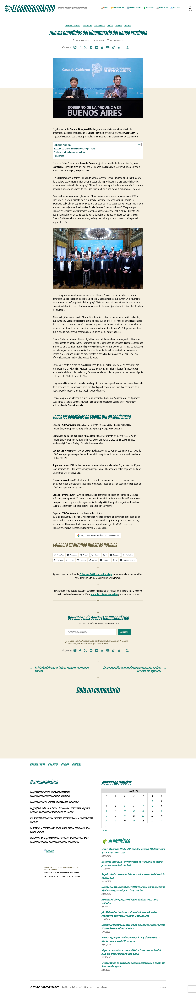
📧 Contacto (175, 7)
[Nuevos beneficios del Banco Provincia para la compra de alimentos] (98, 637)
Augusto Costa (73, 697)
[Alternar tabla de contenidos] (138, 145)
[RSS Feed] (127, 47)
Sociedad (127, 25)
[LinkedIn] (96, 47)
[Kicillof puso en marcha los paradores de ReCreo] (129, 637)
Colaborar (53, 821)
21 (143, 871)
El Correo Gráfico (83, 40)
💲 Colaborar (148, 7)
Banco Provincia (92, 697)
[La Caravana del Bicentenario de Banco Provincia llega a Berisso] (66, 637)
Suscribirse (124, 684)
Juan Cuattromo (82, 700)
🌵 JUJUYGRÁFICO (115, 897)
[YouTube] (107, 47)
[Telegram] (91, 47)
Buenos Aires (87, 25)
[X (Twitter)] (85, 47)
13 (134, 867)
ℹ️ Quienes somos (133, 7)
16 (161, 867)
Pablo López (92, 700)
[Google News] (75, 47)
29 (152, 876)
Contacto (76, 821)
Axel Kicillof (82, 697)
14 (143, 867)
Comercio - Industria (72, 25)
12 (124, 867)
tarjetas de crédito (102, 700)
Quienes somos (37, 821)
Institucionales (99, 25)
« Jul (105, 886)
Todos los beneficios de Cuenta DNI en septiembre (74, 148)
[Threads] (119, 47)
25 (115, 876)
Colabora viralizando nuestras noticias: (69, 152)
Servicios (118, 25)
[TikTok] (113, 47)
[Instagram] (102, 47)
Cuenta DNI (72, 700)
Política (110, 25)
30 (161, 876)
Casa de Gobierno (122, 697)
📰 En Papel (160, 7)
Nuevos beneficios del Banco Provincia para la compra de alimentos (95, 650)
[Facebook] (80, 47)
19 (124, 871)
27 (134, 876)
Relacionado (59, 155)
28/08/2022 (100, 40)
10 (106, 867)
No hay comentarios (116, 40)
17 (106, 871)
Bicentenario (102, 697)
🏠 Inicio (104, 7)
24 (106, 876)
